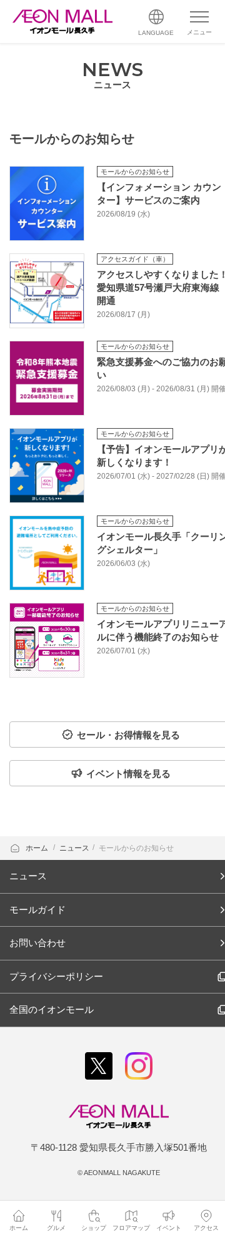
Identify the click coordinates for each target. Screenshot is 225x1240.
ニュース (74, 848)
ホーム (38, 848)
